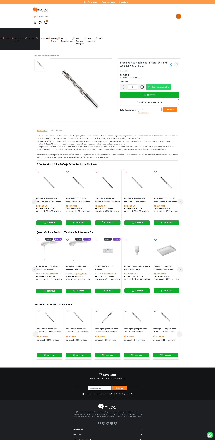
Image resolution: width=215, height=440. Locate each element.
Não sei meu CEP (143, 107)
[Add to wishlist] (176, 59)
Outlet (99, 33)
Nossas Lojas (123, 2)
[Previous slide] (35, 328)
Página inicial (39, 50)
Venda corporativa (108, 2)
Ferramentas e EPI (52, 50)
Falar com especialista (160, 81)
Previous (35, 195)
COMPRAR (151, 89)
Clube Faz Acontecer (90, 2)
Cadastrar (120, 382)
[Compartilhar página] (171, 59)
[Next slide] (179, 328)
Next (180, 195)
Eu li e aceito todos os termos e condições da (108, 388)
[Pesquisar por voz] (34, 16)
